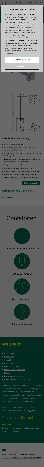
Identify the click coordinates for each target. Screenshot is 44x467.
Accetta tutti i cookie (22, 60)
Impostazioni (22, 67)
